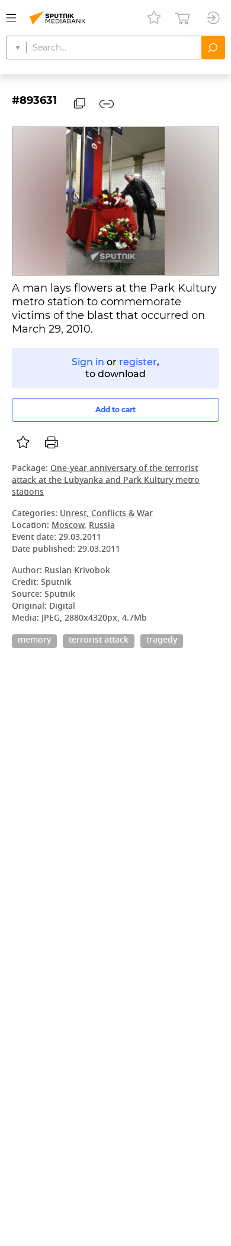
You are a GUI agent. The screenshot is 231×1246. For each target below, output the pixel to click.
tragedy (161, 640)
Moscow (68, 526)
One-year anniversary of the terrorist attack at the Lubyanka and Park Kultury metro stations (106, 480)
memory (34, 640)
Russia (102, 526)
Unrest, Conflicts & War (106, 514)
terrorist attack (99, 640)
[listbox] (23, 442)
